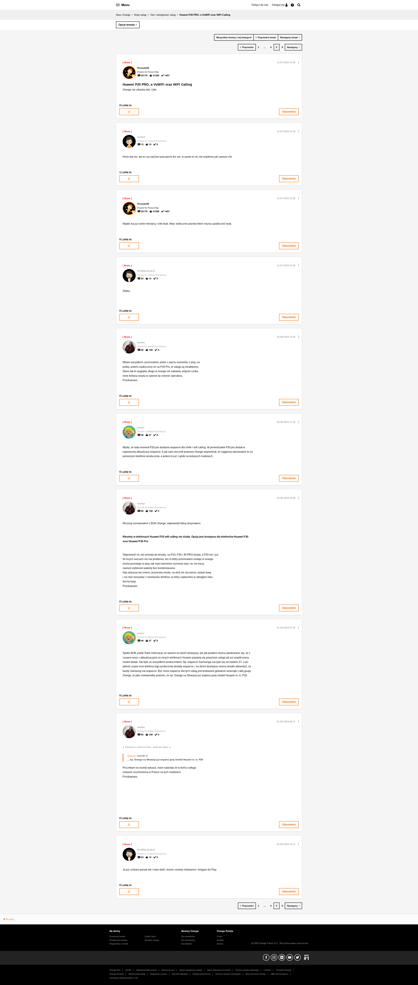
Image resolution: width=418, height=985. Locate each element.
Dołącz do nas (260, 4)
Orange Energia (117, 974)
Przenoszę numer (117, 936)
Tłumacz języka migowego (247, 970)
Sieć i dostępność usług (163, 14)
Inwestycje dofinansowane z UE (124, 978)
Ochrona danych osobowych (228, 974)
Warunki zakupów (180, 974)
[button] (298, 62)
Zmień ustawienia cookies (190, 970)
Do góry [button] (10, 919)
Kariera (220, 944)
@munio (131, 755)
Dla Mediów (186, 944)
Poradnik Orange (283, 970)
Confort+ (267, 970)
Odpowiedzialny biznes (146, 970)
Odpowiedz (289, 111)
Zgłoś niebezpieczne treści (219, 970)
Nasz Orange (123, 14)
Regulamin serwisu (158, 974)
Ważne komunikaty (137, 974)
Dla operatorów (188, 936)
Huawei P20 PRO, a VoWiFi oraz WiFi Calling (157, 84)
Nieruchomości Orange (255, 974)
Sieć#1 (128, 970)
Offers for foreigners (279, 974)
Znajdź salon (150, 936)
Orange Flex (115, 970)
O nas (219, 936)
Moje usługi (140, 14)
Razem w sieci (168, 970)
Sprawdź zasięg (152, 940)
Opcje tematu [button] (127, 24)
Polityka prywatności (202, 974)
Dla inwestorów (188, 940)
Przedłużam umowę (118, 940)
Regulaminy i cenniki (119, 944)
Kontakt (220, 940)
